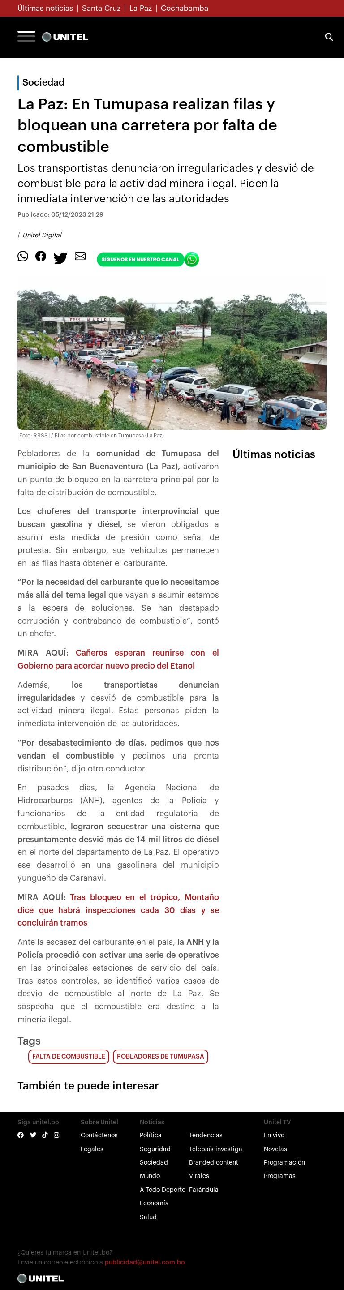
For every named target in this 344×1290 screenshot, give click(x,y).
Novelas (275, 1149)
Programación (284, 1163)
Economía (154, 1203)
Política (151, 1135)
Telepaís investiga (215, 1149)
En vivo (274, 1135)
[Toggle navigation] (26, 37)
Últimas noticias (45, 8)
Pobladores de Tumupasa (160, 1057)
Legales (92, 1149)
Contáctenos (99, 1135)
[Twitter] (60, 258)
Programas (280, 1176)
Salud (148, 1217)
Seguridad (155, 1149)
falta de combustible (68, 1057)
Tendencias (206, 1135)
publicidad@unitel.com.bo (145, 1263)
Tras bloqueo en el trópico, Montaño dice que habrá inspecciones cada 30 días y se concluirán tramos (118, 910)
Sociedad (154, 1163)
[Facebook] (40, 256)
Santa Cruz (101, 8)
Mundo (150, 1176)
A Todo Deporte (162, 1190)
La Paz (140, 8)
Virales (199, 1176)
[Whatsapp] (22, 256)
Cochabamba (184, 8)
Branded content (213, 1163)
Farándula (204, 1190)
